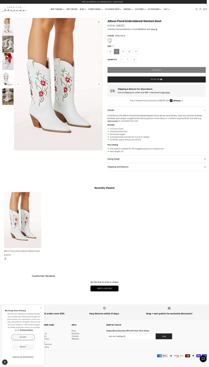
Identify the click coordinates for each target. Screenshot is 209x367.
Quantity (112, 59)
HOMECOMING (94, 9)
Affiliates (75, 339)
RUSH (82, 9)
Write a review (104, 288)
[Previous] (18, 84)
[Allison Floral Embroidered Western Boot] (22, 220)
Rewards (75, 333)
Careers (75, 336)
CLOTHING (139, 9)
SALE (166, 9)
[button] (5, 362)
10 (136, 51)
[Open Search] (197, 9)
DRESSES (127, 9)
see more (166, 92)
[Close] (41, 307)
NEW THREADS (57, 9)
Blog (74, 331)
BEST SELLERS (72, 9)
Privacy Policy (26, 330)
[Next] (98, 84)
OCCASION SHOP (112, 9)
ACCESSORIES (154, 9)
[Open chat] (203, 358)
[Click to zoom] (98, 22)
